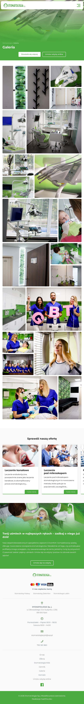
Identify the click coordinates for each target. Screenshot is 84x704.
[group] (20, 469)
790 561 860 (42, 645)
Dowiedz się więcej (29, 54)
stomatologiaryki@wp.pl (42, 635)
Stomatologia (7, 43)
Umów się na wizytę (42, 563)
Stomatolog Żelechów (41, 593)
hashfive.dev (46, 699)
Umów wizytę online (54, 54)
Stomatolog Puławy (22, 593)
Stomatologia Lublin (61, 593)
